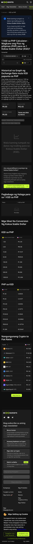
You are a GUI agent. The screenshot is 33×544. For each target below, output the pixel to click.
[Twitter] (4, 417)
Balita (20, 492)
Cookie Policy (21, 529)
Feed (2, 7)
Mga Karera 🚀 (7, 495)
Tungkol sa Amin (8, 492)
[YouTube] (8, 417)
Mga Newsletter (11, 7)
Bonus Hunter (23, 7)
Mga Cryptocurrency (23, 499)
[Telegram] (12, 417)
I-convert (4, 12)
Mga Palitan (21, 503)
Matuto (20, 495)
